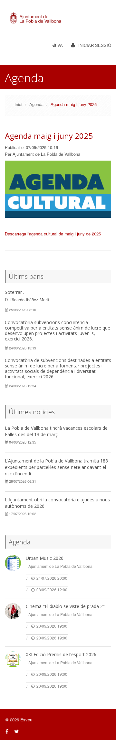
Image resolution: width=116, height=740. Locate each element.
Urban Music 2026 (44, 558)
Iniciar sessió (94, 45)
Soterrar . (14, 292)
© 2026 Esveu (18, 720)
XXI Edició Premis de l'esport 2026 (61, 654)
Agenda (36, 104)
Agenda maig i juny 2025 (49, 135)
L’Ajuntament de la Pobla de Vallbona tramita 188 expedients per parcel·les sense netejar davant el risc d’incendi (56, 467)
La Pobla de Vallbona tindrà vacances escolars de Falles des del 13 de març (56, 431)
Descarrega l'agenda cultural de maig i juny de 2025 (53, 234)
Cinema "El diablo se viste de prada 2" (65, 606)
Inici (18, 104)
